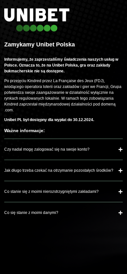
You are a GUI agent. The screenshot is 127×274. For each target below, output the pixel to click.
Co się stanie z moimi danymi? (31, 212)
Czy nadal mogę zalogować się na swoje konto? (47, 149)
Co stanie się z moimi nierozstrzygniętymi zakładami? (51, 191)
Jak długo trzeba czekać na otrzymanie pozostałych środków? (58, 170)
